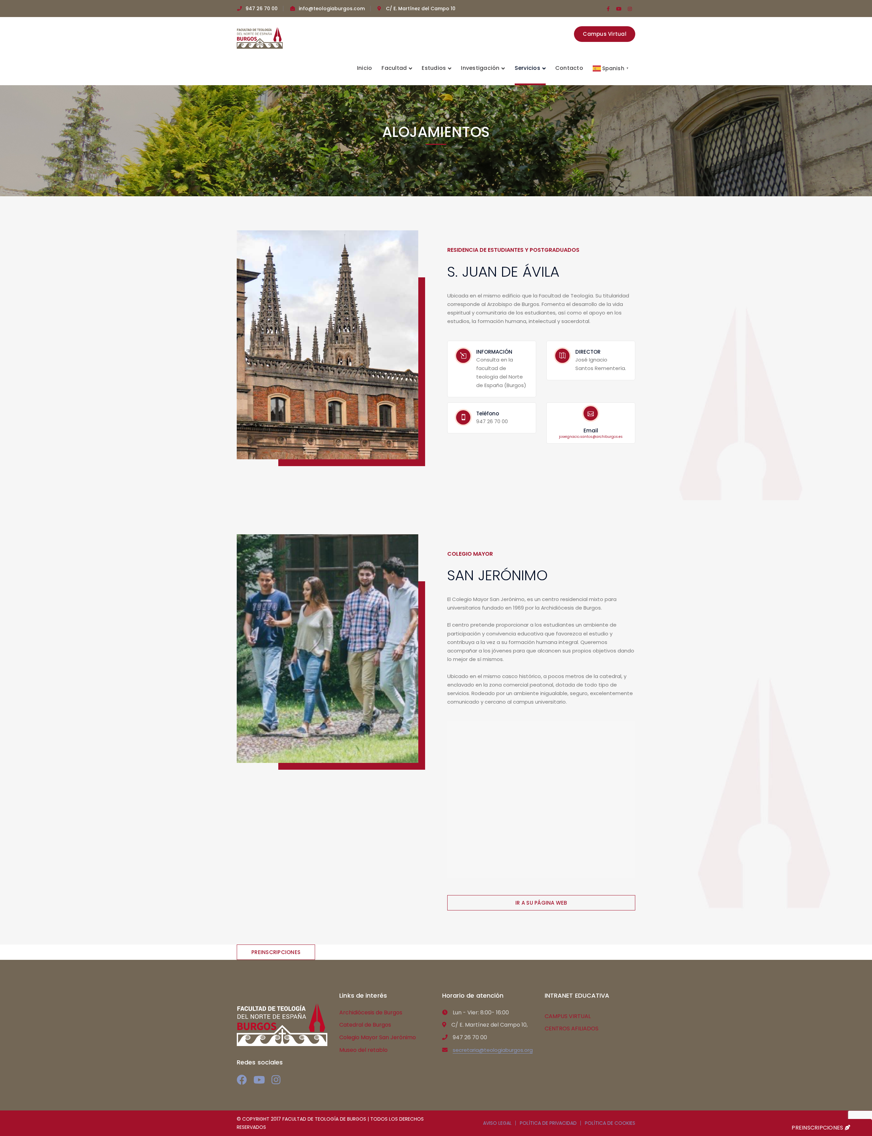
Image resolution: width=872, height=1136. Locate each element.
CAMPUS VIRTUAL (568, 1016)
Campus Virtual (604, 33)
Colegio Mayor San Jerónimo (377, 1037)
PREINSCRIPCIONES (818, 1128)
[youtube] (259, 1080)
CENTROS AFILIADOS (571, 1028)
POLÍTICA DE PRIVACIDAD (548, 1123)
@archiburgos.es (591, 436)
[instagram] (275, 1080)
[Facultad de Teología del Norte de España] (260, 37)
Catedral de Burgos (365, 1025)
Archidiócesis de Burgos (370, 1012)
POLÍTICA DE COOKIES (610, 1123)
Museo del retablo (363, 1050)
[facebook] (242, 1080)
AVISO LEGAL (497, 1123)
